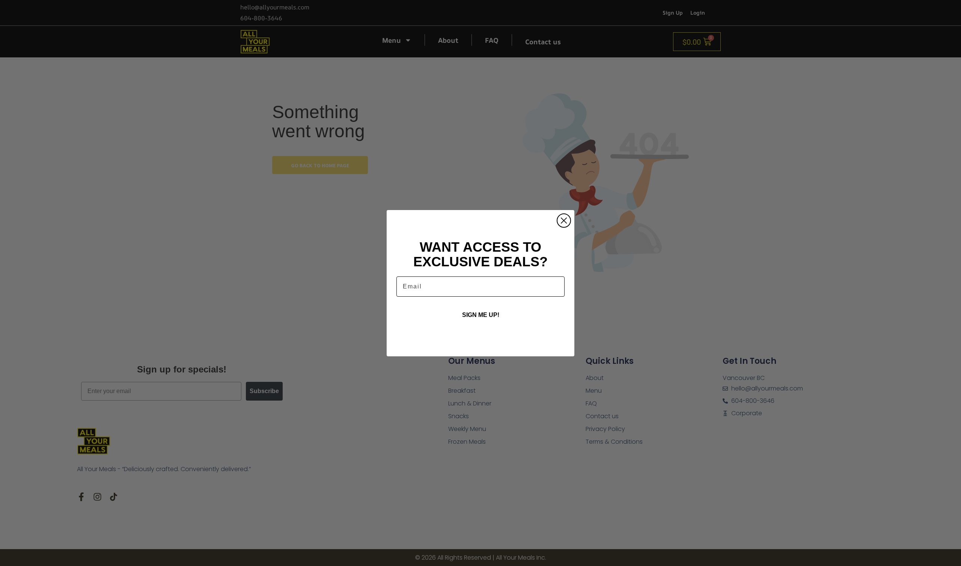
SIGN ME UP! (480, 315)
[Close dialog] (564, 220)
